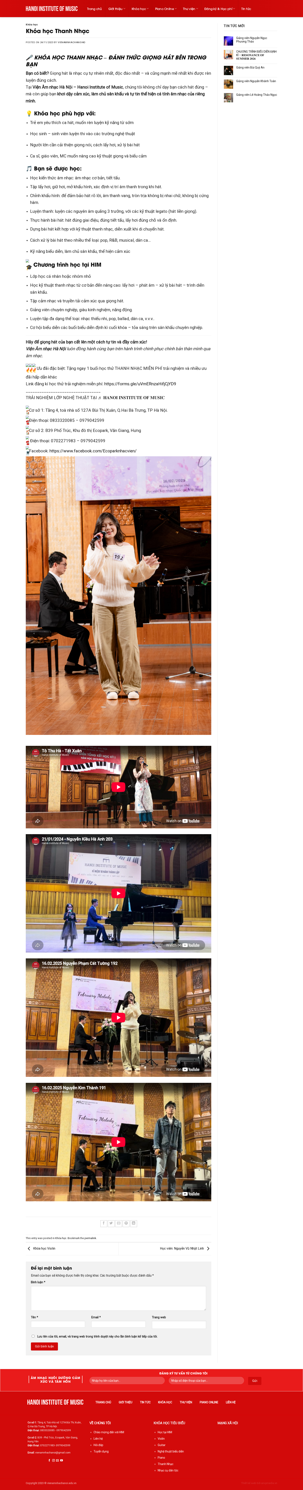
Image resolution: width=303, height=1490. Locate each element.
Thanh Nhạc (165, 1464)
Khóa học (139, 9)
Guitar (162, 1445)
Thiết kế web (248, 1483)
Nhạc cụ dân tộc (168, 1470)
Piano (161, 1457)
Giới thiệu (115, 9)
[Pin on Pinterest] (126, 1223)
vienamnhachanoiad (72, 42)
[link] (93, 450)
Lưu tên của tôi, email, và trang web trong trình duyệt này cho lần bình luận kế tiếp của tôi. (97, 1336)
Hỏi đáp (98, 1445)
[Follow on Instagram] (53, 1460)
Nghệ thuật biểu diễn (171, 1451)
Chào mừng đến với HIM (109, 1432)
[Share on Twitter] (111, 1223)
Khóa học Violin (43, 1249)
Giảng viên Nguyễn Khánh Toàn (256, 81)
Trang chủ (94, 9)
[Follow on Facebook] (49, 1460)
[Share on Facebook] (103, 1223)
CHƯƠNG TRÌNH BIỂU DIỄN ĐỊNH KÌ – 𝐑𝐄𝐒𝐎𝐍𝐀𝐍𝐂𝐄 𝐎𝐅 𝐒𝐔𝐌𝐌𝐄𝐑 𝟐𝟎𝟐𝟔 (256, 55)
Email (96, 1317)
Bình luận (38, 1282)
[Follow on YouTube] (61, 1460)
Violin (161, 1438)
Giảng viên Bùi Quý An (250, 67)
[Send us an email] (57, 1460)
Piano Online (164, 9)
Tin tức (246, 9)
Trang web (159, 1317)
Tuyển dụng (101, 1451)
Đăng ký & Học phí (218, 9)
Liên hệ (231, 1402)
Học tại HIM (165, 1432)
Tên (34, 1317)
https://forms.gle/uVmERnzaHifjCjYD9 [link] (140, 383)
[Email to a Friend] (118, 1223)
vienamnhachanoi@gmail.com (52, 1452)
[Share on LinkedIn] (133, 1223)
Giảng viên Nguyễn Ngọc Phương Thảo (251, 39)
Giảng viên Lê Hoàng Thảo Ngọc (256, 94)
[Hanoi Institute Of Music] (52, 8)
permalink (90, 1238)
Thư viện (189, 9)
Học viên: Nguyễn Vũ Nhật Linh (182, 1249)
